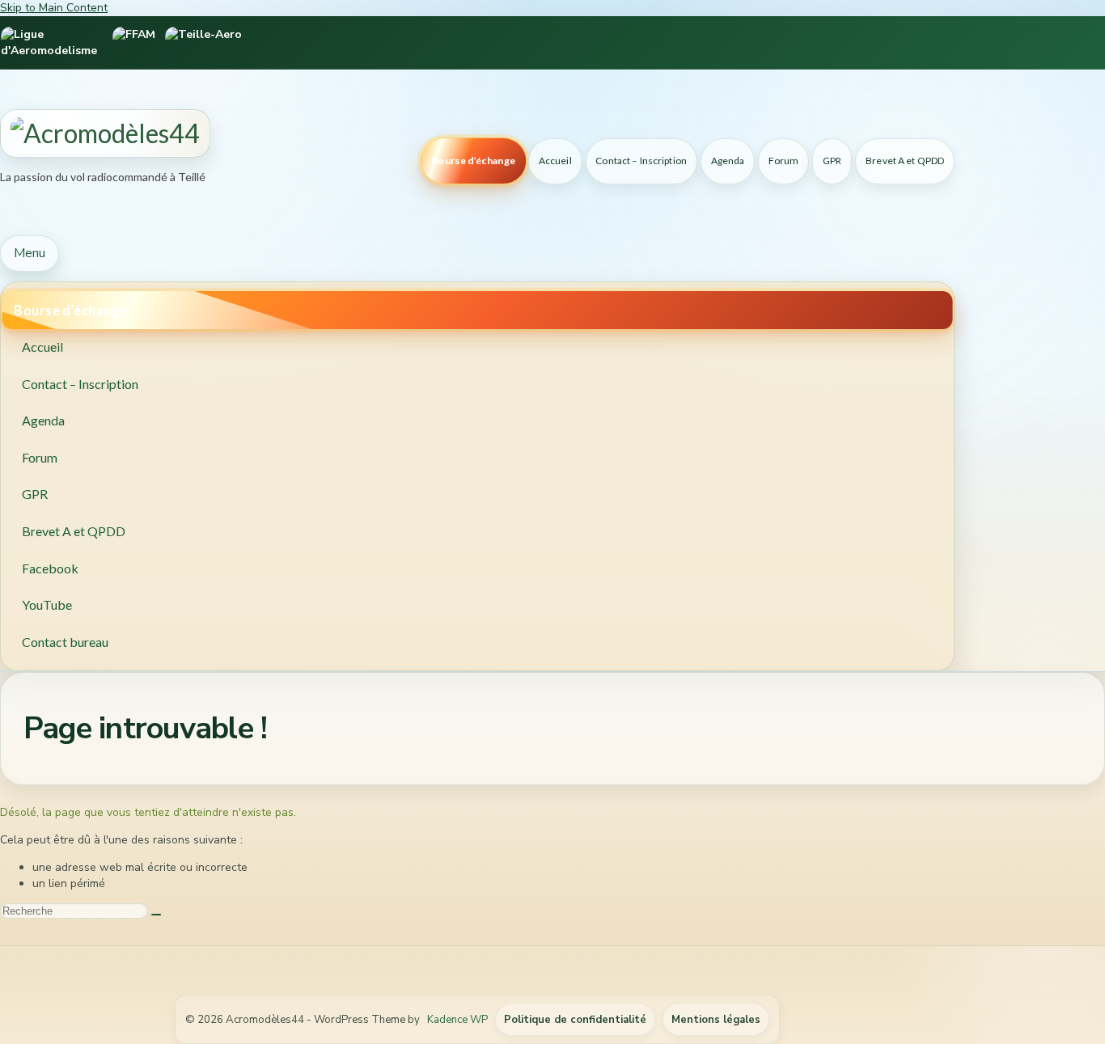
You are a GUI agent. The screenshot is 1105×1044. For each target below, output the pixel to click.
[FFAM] (134, 42)
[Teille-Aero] (203, 42)
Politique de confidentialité (575, 1019)
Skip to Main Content (54, 7)
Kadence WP (457, 1019)
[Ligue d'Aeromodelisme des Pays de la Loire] (52, 42)
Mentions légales (715, 1019)
